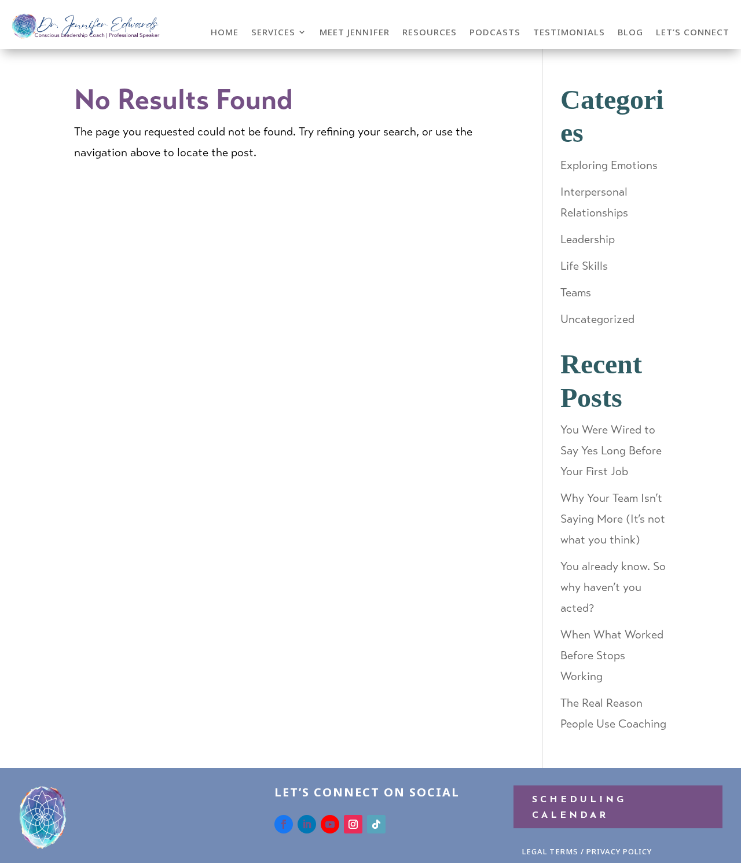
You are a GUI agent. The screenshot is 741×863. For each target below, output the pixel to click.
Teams (575, 292)
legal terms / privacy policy (587, 851)
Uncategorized (597, 319)
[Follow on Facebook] (283, 824)
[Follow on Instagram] (353, 824)
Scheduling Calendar (579, 807)
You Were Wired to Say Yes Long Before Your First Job (611, 451)
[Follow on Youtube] (330, 824)
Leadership (587, 239)
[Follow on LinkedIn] (307, 824)
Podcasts (494, 33)
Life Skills (584, 266)
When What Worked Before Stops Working (611, 655)
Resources (429, 33)
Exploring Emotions (609, 165)
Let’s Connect (692, 33)
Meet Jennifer (355, 33)
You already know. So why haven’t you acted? (613, 587)
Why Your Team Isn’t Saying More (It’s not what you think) (612, 519)
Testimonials (569, 33)
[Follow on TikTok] (376, 824)
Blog (630, 33)
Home (225, 33)
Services (273, 33)
